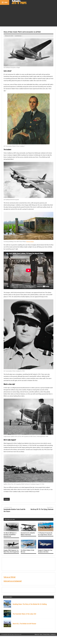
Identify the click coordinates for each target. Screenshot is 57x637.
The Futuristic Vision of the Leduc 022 (24, 614)
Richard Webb (30, 241)
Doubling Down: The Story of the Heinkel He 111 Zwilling (30, 604)
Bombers (7, 499)
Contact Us (53, 634)
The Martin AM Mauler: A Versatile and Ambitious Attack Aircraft (10, 534)
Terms (41, 634)
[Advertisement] (28, 16)
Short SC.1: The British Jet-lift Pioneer (24, 624)
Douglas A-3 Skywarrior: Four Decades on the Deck (45, 551)
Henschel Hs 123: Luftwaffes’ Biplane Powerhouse (28, 533)
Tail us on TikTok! (10, 577)
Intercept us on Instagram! (13, 581)
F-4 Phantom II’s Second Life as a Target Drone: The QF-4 (45, 533)
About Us (37, 634)
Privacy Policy (46, 634)
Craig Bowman (18, 35)
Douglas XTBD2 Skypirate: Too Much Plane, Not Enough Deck (11, 551)
